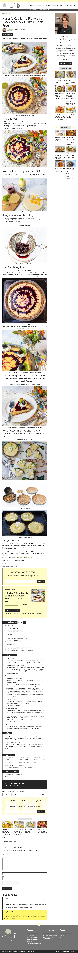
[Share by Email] (12, 610)
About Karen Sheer (65, 933)
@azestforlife (17, 785)
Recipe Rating (6, 852)
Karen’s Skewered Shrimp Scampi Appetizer (60, 156)
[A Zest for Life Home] (11, 5)
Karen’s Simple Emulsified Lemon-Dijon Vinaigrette (18, 832)
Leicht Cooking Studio (49, 933)
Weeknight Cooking (32, 937)
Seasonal (29, 941)
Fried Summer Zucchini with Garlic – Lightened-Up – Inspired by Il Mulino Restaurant (70, 173)
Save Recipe (41, 581)
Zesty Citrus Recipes (32, 939)
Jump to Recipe (7, 34)
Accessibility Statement (60, 951)
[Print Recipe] (17, 610)
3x (21, 622)
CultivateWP (73, 951)
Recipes (8, 13)
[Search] (74, 5)
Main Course (30, 935)
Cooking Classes (47, 5)
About (56, 5)
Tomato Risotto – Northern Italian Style (60, 169)
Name (6, 808)
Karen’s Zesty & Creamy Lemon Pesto (60, 80)
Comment (5, 857)
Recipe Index (30, 5)
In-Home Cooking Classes (50, 935)
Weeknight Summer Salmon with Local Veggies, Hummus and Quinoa (6, 833)
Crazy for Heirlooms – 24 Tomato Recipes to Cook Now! (60, 116)
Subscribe (69, 5)
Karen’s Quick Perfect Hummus (29, 831)
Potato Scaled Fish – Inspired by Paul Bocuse (70, 155)
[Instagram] (64, 60)
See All (29, 945)
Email (7, 579)
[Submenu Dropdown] (34, 5)
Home (3, 13)
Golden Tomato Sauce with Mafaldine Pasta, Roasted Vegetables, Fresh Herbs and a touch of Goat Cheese (70, 99)
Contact (62, 5)
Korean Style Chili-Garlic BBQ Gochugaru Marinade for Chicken (71, 141)
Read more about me (65, 63)
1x (16, 622)
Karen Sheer (11, 29)
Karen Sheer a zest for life (11, 605)
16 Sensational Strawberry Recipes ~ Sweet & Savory (60, 95)
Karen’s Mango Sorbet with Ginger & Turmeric (70, 116)
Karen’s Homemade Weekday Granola (22, 557)
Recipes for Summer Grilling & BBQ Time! (70, 81)
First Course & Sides (32, 933)
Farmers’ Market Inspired (34, 943)
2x (19, 622)
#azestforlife (25, 785)
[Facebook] (66, 60)
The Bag (39, 5)
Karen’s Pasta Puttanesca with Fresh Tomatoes (42, 831)
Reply (44, 899)
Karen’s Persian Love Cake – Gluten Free (60, 139)
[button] (15, 29)
